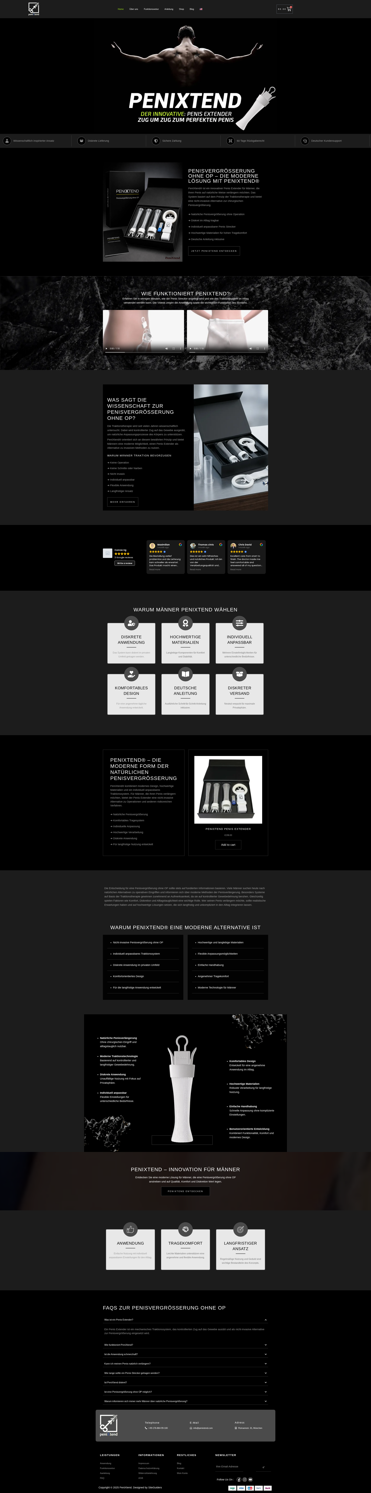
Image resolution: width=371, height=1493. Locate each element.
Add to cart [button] (228, 844)
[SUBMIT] (263, 1467)
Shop (181, 9)
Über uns (133, 9)
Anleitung (168, 9)
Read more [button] (154, 569)
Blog (192, 9)
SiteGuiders (155, 1487)
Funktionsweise (151, 9)
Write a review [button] (124, 563)
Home (121, 9)
